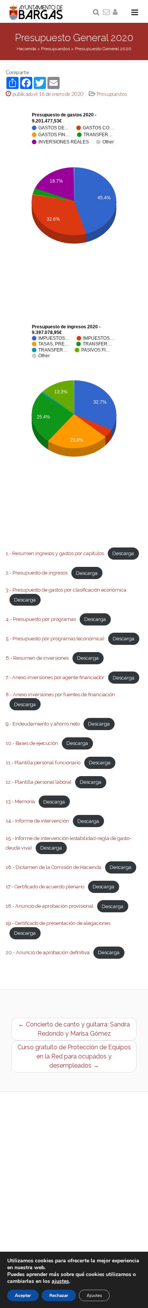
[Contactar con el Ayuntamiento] (107, 12)
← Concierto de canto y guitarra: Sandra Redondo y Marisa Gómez (74, 1029)
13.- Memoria (20, 802)
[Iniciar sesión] (116, 12)
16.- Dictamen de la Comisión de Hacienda (53, 867)
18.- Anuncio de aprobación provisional (49, 906)
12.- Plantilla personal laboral (38, 782)
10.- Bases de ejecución (32, 743)
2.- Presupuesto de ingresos (37, 573)
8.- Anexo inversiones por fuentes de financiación (60, 694)
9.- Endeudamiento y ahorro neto (43, 724)
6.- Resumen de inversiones (37, 658)
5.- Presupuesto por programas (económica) (55, 638)
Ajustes (94, 1295)
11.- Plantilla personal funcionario (43, 762)
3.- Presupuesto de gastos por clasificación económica (66, 590)
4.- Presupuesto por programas (41, 619)
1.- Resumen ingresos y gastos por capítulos (55, 553)
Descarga (123, 553)
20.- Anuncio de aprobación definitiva (48, 952)
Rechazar (58, 1295)
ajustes (60, 1281)
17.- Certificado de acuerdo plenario (45, 887)
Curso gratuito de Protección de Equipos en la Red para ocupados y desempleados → (74, 1056)
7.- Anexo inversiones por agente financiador (55, 678)
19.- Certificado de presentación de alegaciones (58, 923)
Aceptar (23, 1295)
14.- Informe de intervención (37, 821)
